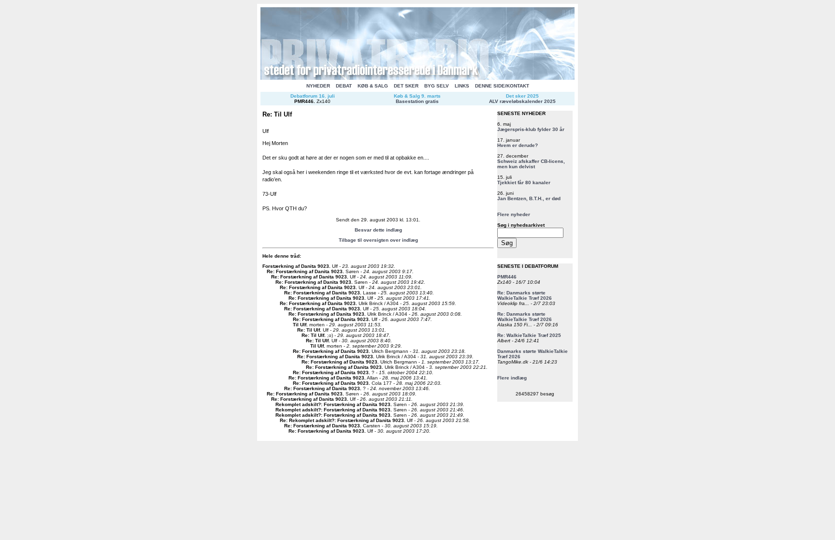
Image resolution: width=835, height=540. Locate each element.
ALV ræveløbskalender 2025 (522, 101)
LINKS (462, 85)
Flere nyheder (513, 214)
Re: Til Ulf (308, 330)
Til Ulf (299, 324)
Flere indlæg (512, 377)
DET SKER (406, 85)
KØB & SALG (373, 85)
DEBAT (344, 85)
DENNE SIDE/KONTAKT (502, 85)
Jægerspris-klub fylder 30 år (530, 129)
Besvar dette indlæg (378, 230)
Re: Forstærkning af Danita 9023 (305, 271)
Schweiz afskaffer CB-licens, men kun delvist (531, 164)
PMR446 (304, 101)
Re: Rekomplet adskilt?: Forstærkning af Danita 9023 (342, 420)
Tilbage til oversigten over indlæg (378, 240)
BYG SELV (436, 85)
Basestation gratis (417, 101)
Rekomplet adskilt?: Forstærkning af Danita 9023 (332, 404)
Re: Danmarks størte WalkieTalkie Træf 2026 (524, 295)
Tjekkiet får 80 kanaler (523, 182)
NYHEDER (318, 85)
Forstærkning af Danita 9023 (295, 266)
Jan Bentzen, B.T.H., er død (529, 198)
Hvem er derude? (517, 145)
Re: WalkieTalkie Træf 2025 (529, 335)
